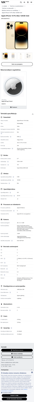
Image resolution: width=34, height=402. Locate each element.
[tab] (17, 225)
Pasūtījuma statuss (18, 350)
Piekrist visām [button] (14, 395)
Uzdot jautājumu (18, 357)
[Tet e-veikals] (5, 2)
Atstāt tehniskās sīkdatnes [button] (14, 399)
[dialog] (17, 386)
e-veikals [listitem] (4, 6)
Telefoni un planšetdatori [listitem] (16, 6)
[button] (17, 392)
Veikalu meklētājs (18, 353)
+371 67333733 (10, 360)
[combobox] (32, 372)
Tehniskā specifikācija (9, 113)
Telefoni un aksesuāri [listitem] (8, 8)
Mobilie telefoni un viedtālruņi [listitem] (10, 10)
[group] (17, 35)
